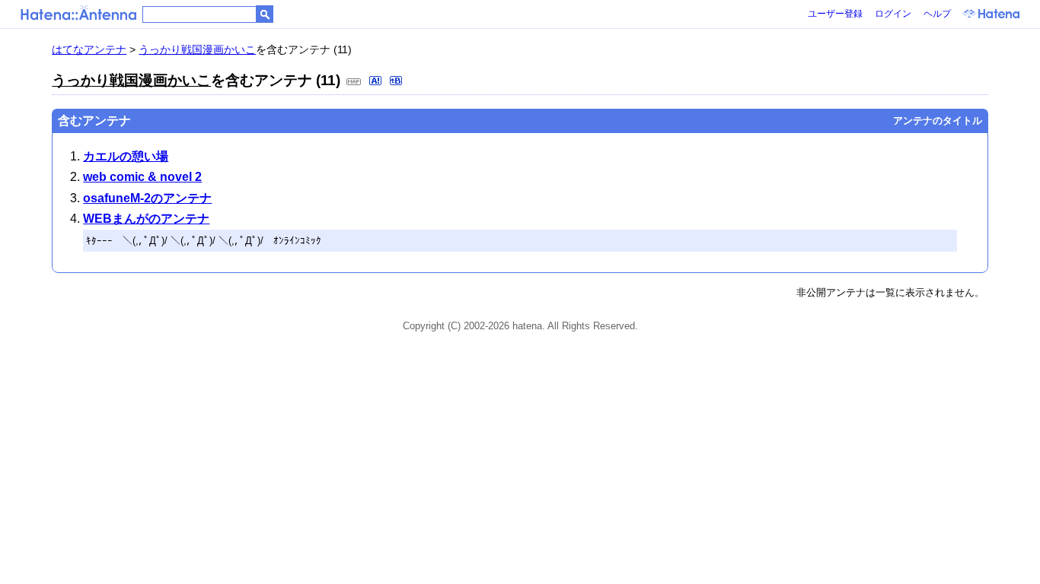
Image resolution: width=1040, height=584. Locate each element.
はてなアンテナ (89, 49)
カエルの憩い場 (125, 156)
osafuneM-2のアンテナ (147, 198)
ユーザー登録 (835, 13)
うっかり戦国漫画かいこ (197, 49)
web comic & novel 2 (142, 176)
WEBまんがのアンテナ (146, 218)
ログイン (893, 13)
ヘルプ (937, 13)
